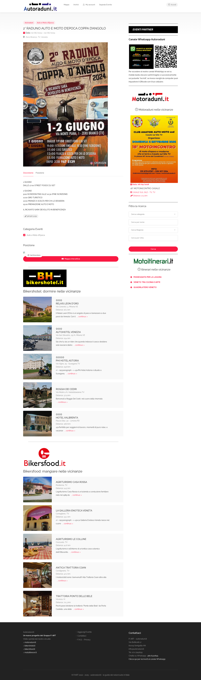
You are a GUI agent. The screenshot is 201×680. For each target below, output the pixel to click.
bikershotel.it (30, 646)
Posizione (40, 173)
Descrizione (28, 173)
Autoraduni (29, 23)
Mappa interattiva (72, 259)
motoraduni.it (30, 642)
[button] (153, 214)
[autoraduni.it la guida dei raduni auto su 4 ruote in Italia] (40, 7)
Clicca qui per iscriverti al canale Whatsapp (147, 659)
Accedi (173, 5)
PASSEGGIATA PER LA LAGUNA (148, 277)
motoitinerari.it (30, 652)
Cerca (153, 249)
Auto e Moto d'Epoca (45, 23)
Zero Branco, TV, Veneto (36, 37)
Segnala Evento (105, 5)
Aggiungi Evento (84, 632)
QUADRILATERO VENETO (145, 287)
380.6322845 (152, 656)
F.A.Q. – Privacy (83, 640)
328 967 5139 (32, 216)
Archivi (76, 5)
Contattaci (81, 636)
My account (90, 5)
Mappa (66, 5)
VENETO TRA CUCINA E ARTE (147, 282)
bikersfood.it (30, 649)
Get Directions (35, 255)
